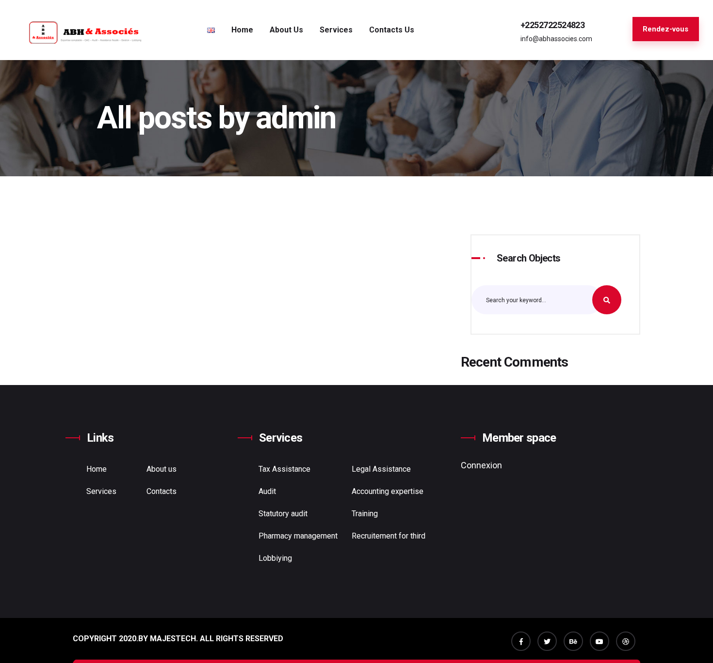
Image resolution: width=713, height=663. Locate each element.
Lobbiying (275, 558)
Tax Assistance (284, 469)
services (336, 29)
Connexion (481, 465)
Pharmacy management (298, 535)
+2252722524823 (552, 25)
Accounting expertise (387, 491)
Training (365, 513)
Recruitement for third (388, 535)
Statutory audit (283, 513)
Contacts (161, 491)
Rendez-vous (665, 29)
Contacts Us (391, 29)
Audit (267, 491)
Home (242, 29)
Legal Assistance (381, 469)
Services (101, 491)
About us (286, 29)
